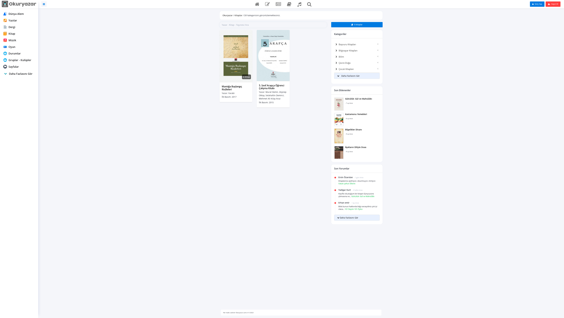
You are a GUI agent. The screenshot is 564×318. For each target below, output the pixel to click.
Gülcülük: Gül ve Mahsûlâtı (362, 196)
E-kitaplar (358, 24)
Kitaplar (238, 15)
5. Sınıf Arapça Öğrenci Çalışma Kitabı (271, 87)
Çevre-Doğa (344, 62)
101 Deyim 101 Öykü (353, 209)
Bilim (341, 56)
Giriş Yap (538, 4)
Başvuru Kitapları (347, 44)
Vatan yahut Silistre (346, 183)
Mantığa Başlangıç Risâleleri (232, 88)
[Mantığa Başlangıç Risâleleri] (236, 55)
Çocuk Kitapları (346, 69)
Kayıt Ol (554, 4)
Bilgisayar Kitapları (348, 50)
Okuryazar (228, 15)
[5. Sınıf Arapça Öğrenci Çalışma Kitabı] (273, 55)
